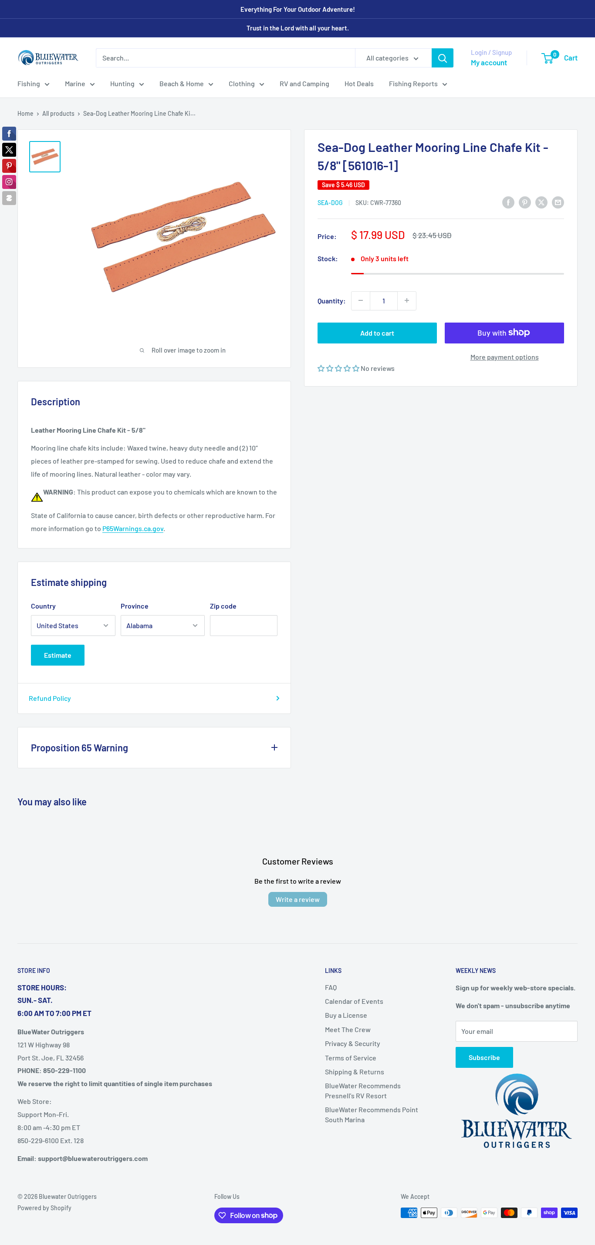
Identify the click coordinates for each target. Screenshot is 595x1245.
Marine (75, 83)
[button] (339, 367)
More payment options (504, 356)
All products (58, 113)
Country (43, 606)
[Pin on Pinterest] (525, 202)
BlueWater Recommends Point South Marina (371, 1114)
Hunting (122, 83)
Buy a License (346, 1015)
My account (489, 62)
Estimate (57, 655)
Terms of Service (350, 1057)
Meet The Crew (348, 1029)
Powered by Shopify (44, 1207)
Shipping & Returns (354, 1071)
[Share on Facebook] (508, 202)
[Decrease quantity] (361, 300)
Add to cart (377, 332)
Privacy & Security (352, 1043)
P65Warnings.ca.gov (132, 528)
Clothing (242, 83)
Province (135, 606)
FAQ (331, 987)
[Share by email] (558, 202)
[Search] (442, 57)
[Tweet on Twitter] (541, 202)
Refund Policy (50, 698)
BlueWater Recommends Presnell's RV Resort (363, 1090)
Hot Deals (359, 83)
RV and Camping (304, 83)
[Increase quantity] (407, 300)
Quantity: (332, 300)
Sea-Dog (330, 202)
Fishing (28, 83)
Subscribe (484, 1057)
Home (25, 113)
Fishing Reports (413, 83)
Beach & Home (181, 83)
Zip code (223, 606)
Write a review (298, 899)
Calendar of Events (354, 1001)
